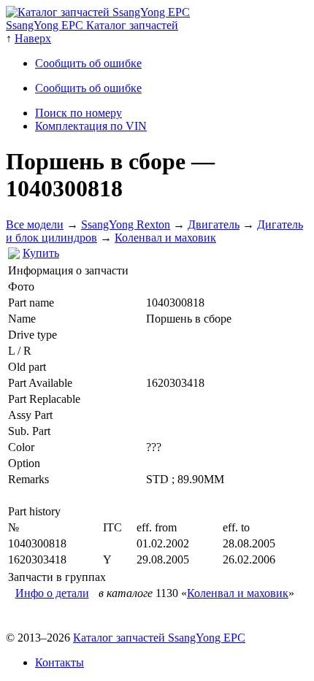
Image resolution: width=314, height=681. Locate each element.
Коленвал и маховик (165, 237)
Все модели (35, 224)
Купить (41, 253)
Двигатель (214, 224)
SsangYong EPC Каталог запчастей (92, 25)
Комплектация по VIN (91, 126)
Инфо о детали (52, 593)
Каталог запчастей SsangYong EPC (159, 637)
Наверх (33, 38)
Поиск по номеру (78, 113)
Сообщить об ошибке (88, 63)
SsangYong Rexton (125, 224)
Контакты (59, 662)
